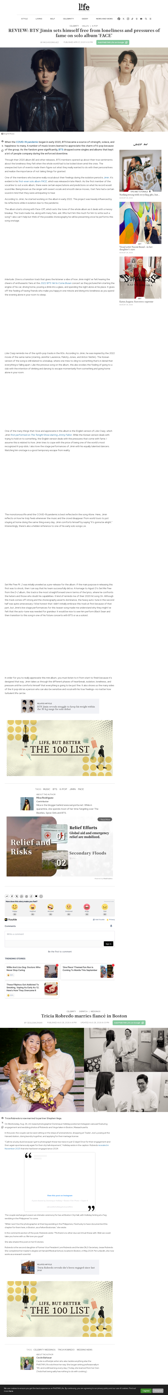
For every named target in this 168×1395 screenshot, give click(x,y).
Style (24, 18)
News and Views (104, 18)
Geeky (85, 18)
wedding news (84, 1349)
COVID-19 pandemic (27, 141)
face (81, 789)
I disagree (158, 1390)
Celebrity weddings (44, 1349)
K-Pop (63, 789)
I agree (146, 1390)
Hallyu (85, 26)
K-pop (95, 26)
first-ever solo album (33, 181)
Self (52, 18)
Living (39, 18)
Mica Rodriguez (51, 42)
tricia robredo (66, 1349)
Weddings (96, 1011)
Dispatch (83, 1011)
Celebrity (68, 18)
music (46, 789)
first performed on (41, 434)
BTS (61, 149)
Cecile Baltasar (34, 1023)
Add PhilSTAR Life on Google (111, 42)
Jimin (106, 177)
